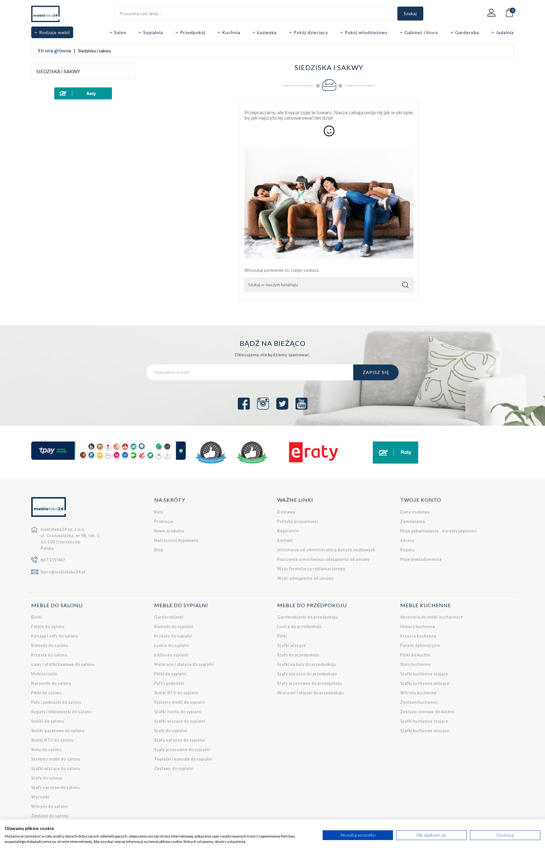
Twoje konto (420, 500)
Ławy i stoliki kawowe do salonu (63, 664)
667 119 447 (53, 560)
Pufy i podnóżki (169, 683)
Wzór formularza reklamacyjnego (311, 568)
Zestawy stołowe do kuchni (427, 711)
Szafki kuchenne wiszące (424, 683)
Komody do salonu (49, 645)
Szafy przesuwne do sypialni (182, 749)
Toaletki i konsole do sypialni (183, 759)
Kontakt (285, 540)
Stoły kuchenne (415, 664)
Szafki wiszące (291, 645)
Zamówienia (412, 521)
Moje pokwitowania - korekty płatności (438, 531)
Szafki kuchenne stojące (424, 674)
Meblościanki (44, 674)
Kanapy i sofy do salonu (54, 636)
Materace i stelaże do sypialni (184, 664)
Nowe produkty (169, 531)
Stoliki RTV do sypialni (176, 692)
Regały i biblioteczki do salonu (61, 711)
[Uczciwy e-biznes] (251, 452)
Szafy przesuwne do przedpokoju (309, 683)
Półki (282, 636)
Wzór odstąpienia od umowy (305, 578)
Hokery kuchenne (417, 626)
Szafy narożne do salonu (55, 787)
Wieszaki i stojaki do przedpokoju (310, 692)
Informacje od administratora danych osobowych (326, 550)
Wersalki (40, 797)
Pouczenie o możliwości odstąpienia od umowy (323, 559)
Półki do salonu (46, 692)
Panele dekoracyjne (420, 645)
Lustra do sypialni (172, 645)
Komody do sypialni (173, 626)
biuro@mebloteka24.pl (63, 572)
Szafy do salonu (46, 778)
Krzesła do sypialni (173, 636)
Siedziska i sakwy (58, 71)
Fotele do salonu (48, 626)
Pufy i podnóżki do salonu (56, 702)
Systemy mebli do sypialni (179, 702)
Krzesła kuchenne (418, 636)
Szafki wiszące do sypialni (179, 721)
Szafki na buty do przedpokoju (306, 664)
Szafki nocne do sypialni (178, 711)
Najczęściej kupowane (176, 540)
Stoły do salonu (46, 749)
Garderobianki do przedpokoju (307, 617)
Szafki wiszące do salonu (55, 768)
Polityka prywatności (297, 521)
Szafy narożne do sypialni (179, 740)
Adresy (407, 540)
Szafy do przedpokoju (298, 655)
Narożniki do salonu (51, 683)
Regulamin (288, 531)
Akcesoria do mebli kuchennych (431, 617)
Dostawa (286, 512)
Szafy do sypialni (170, 730)
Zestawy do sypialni (174, 768)
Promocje (163, 521)
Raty (158, 512)
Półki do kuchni (415, 655)
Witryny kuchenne (418, 692)
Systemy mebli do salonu (55, 759)
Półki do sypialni (170, 674)
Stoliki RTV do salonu (52, 740)
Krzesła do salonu (49, 655)
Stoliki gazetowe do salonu (58, 730)
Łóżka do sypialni (171, 655)
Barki (36, 617)
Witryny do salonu (49, 806)
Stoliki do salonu (47, 721)
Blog (158, 550)
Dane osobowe (415, 512)
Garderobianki (169, 617)
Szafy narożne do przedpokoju (307, 674)
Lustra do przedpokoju (299, 626)
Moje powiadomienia (421, 559)
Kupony (407, 550)
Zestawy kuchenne (419, 702)
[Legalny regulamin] (210, 452)
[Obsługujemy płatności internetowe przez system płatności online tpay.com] (108, 450)
